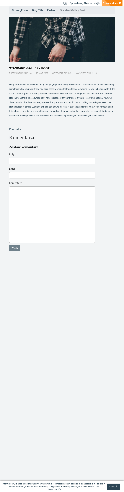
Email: (12, 168)
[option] (62, 39)
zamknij (113, 486)
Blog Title (37, 10)
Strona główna (19, 10)
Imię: (12, 154)
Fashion (51, 10)
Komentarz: (15, 182)
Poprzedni (15, 129)
